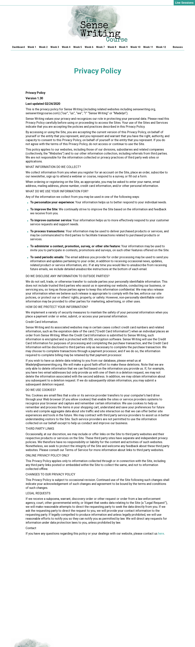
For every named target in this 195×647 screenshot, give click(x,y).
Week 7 (100, 47)
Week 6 (89, 47)
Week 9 (123, 47)
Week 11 (148, 47)
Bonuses (178, 47)
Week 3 (54, 47)
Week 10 (135, 47)
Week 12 (161, 47)
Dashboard (18, 47)
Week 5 (77, 47)
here (161, 533)
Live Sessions (184, 2)
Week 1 (32, 47)
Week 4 (66, 47)
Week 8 (112, 47)
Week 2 (43, 47)
